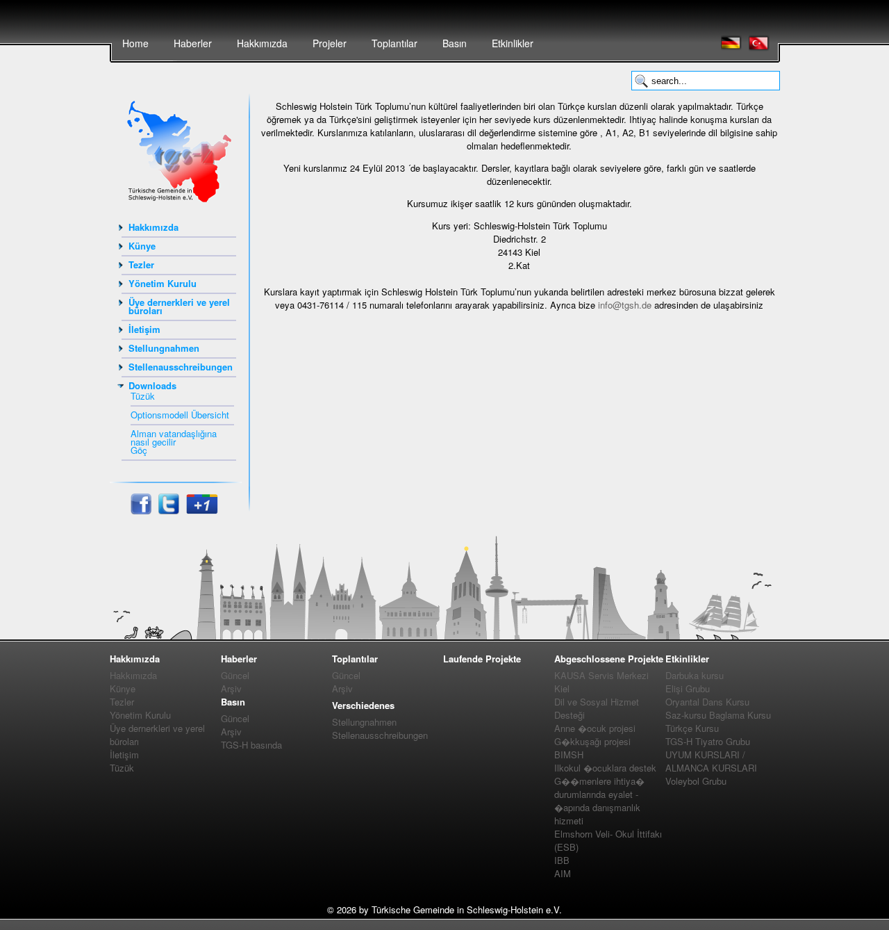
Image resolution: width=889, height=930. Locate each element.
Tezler (141, 264)
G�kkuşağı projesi (592, 741)
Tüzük (143, 395)
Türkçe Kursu (692, 728)
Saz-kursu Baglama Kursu (718, 714)
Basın (454, 43)
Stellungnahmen (163, 347)
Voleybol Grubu (695, 781)
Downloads (152, 385)
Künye (142, 245)
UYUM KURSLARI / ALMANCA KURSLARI (711, 761)
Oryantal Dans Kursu (707, 701)
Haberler (193, 43)
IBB (562, 860)
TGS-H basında (251, 744)
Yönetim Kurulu (162, 283)
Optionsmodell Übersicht (180, 414)
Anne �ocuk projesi (594, 728)
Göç (139, 450)
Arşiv (231, 688)
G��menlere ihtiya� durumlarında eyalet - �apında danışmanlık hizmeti (599, 800)
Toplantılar (394, 43)
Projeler (330, 43)
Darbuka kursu (694, 675)
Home (135, 43)
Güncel (235, 675)
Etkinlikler (512, 43)
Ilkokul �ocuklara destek (605, 767)
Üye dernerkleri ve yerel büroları (179, 306)
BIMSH (568, 754)
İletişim (144, 329)
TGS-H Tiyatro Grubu (707, 741)
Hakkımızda (262, 43)
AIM (562, 873)
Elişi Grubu (687, 688)
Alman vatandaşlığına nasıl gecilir (174, 437)
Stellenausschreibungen (180, 366)
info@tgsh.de (624, 304)
